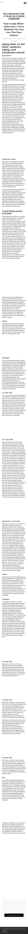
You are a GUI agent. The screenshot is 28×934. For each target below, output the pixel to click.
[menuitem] (25, 3)
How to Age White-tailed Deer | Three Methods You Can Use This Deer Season (14, 29)
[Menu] (25, 3)
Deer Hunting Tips (18, 38)
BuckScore (14, 41)
